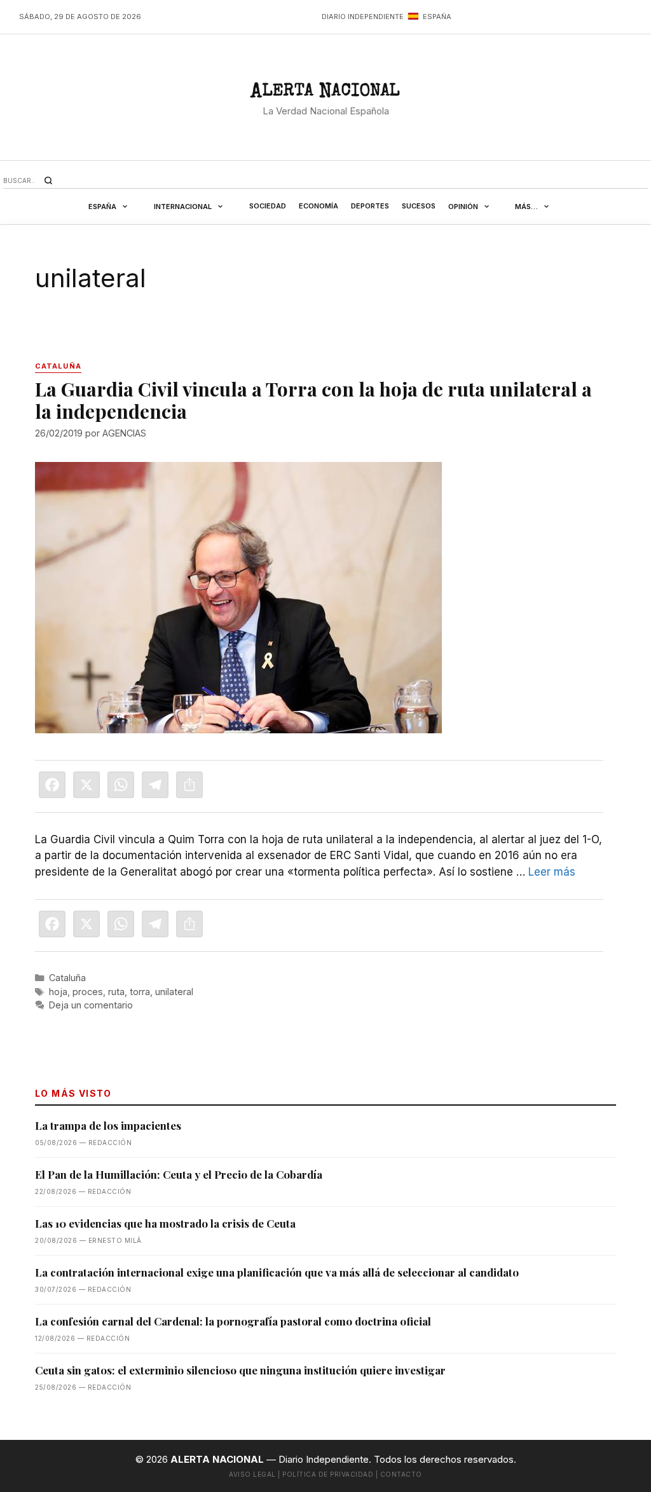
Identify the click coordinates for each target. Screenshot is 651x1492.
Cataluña (67, 977)
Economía (318, 205)
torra (140, 991)
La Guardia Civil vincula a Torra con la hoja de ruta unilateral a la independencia (313, 400)
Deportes (370, 205)
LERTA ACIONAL (325, 93)
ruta (116, 991)
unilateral (174, 991)
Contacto (401, 1474)
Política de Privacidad (327, 1474)
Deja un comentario (91, 1005)
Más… (526, 206)
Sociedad (267, 205)
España (102, 206)
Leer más (551, 871)
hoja (58, 991)
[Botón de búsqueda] (48, 180)
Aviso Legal (252, 1474)
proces (87, 991)
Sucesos (418, 205)
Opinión (463, 206)
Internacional (183, 206)
